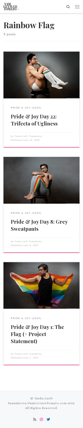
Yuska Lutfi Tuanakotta (28, 136)
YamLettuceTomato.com (47, 403)
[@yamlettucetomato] (41, 419)
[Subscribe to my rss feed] (34, 419)
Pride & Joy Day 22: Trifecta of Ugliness (34, 120)
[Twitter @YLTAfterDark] (48, 419)
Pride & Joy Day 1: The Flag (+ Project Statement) (37, 334)
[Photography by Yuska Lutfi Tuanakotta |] (11, 6)
